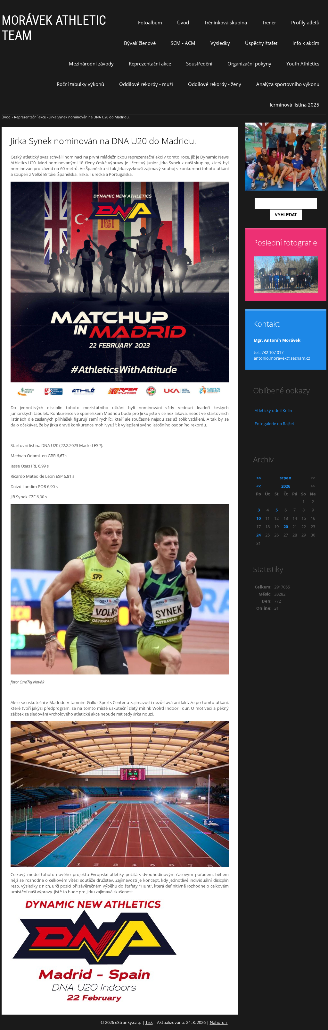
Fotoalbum (150, 22)
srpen (285, 478)
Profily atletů (305, 22)
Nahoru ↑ (219, 1022)
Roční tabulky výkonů (80, 84)
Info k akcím (305, 43)
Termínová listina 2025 (294, 104)
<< (258, 478)
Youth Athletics (302, 63)
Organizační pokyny (249, 63)
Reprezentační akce (150, 63)
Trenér (269, 22)
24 (258, 535)
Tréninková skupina (225, 22)
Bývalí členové (140, 43)
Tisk (149, 1022)
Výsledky (220, 43)
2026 (285, 486)
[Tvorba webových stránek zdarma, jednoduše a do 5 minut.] (140, 1023)
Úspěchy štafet (261, 43)
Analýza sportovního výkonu (287, 84)
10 (258, 518)
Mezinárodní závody (91, 63)
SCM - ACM (183, 43)
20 (285, 526)
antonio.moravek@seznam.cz (282, 358)
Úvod (183, 22)
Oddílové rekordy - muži (146, 84)
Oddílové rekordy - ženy (214, 84)
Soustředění (199, 63)
